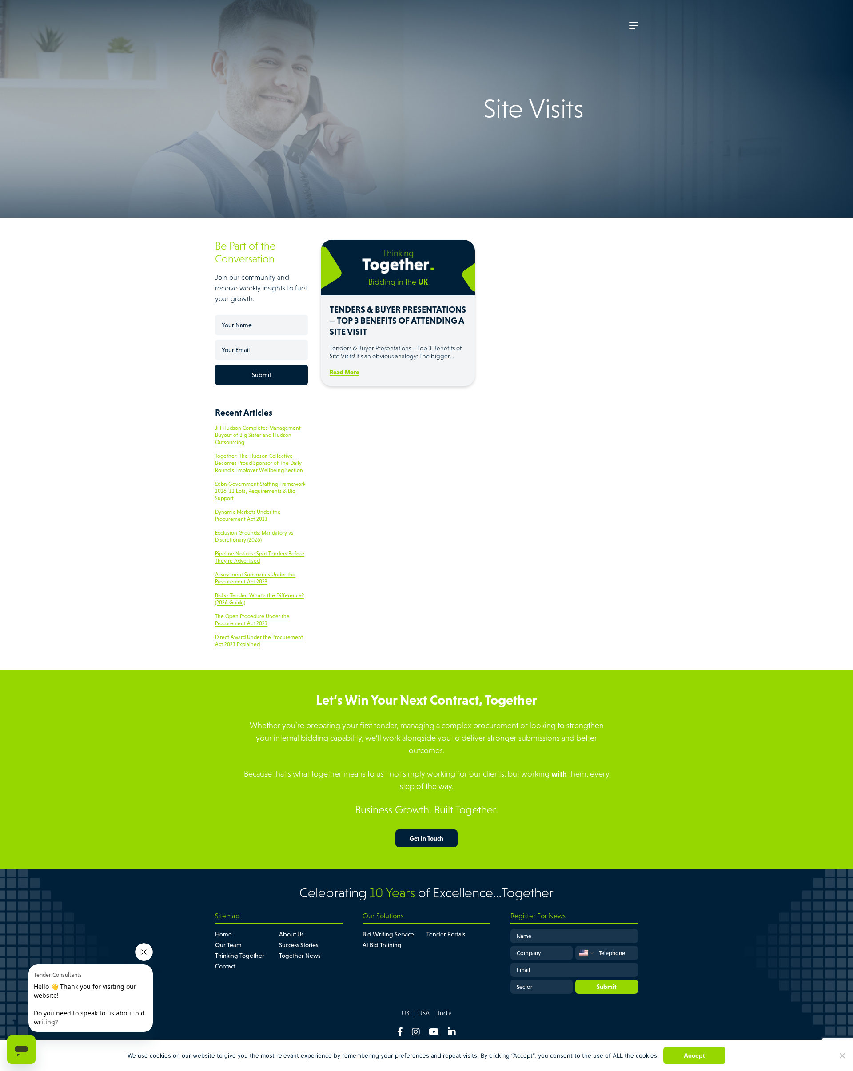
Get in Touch (426, 838)
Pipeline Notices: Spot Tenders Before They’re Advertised (259, 557)
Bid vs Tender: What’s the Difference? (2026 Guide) (259, 599)
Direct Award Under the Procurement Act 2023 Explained (259, 640)
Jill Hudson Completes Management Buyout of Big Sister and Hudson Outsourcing (258, 435)
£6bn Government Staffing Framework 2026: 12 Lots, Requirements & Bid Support (260, 491)
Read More (344, 372)
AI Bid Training (382, 944)
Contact (225, 966)
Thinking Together (239, 955)
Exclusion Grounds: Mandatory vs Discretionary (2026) (254, 536)
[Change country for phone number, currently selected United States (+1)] (585, 953)
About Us (291, 934)
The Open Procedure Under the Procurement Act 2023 (252, 620)
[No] (841, 1055)
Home (223, 934)
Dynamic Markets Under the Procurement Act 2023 (248, 515)
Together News (299, 955)
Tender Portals (445, 934)
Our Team (228, 944)
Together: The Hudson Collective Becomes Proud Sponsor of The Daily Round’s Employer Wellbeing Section (259, 463)
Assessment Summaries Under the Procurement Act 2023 (255, 578)
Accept (694, 1055)
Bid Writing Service (388, 934)
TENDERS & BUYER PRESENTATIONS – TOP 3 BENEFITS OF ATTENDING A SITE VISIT (398, 321)
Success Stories (298, 944)
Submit (261, 374)
